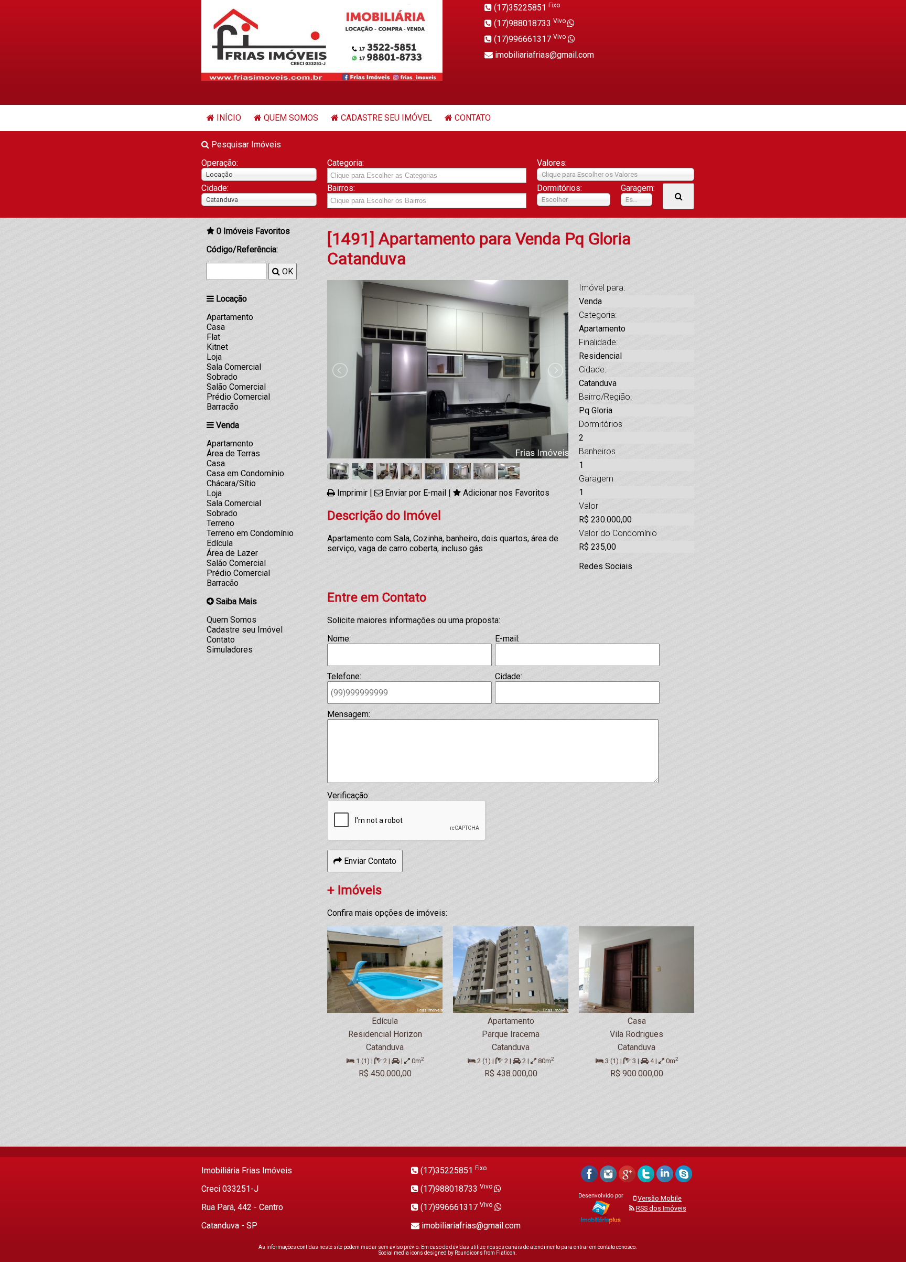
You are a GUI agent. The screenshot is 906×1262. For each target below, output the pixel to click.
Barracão (223, 407)
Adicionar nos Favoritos (506, 493)
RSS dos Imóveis (661, 1208)
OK (286, 271)
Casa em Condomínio (245, 473)
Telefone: (344, 676)
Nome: (339, 639)
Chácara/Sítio (231, 483)
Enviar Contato (369, 861)
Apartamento (230, 317)
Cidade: (215, 188)
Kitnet (217, 347)
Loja (214, 357)
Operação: (219, 163)
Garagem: (636, 188)
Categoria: (345, 163)
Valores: (552, 163)
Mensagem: (348, 714)
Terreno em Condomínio (250, 533)
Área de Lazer (232, 553)
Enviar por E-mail (415, 493)
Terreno (220, 523)
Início (229, 118)
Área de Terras (233, 453)
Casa (216, 327)
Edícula (220, 543)
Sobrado (222, 377)
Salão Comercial (236, 387)
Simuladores (230, 650)
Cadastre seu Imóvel (386, 118)
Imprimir (352, 493)
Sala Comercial (234, 367)
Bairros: (341, 188)
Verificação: (348, 795)
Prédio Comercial (238, 397)
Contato (473, 118)
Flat (213, 337)
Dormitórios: (559, 188)
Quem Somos (291, 118)
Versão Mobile (660, 1198)
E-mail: (507, 639)
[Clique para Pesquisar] (678, 196)
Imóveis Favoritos (253, 231)
